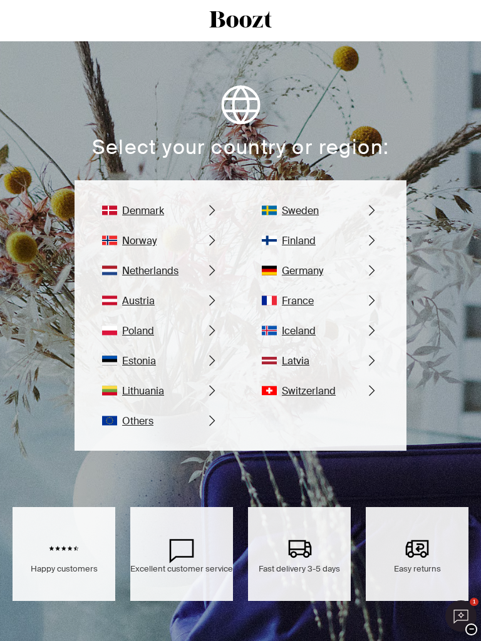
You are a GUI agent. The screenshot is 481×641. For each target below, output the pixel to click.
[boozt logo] (240, 20)
